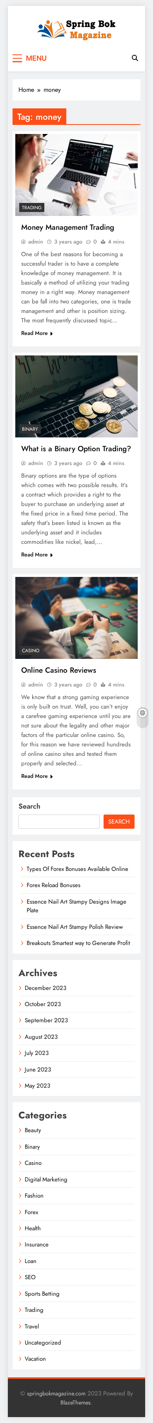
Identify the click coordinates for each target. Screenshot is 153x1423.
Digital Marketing (46, 1179)
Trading (32, 207)
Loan (30, 1261)
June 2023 (38, 1069)
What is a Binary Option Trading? (76, 448)
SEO (30, 1277)
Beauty (33, 1130)
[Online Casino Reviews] (76, 618)
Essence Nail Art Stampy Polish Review (75, 927)
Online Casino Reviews (58, 670)
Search (29, 806)
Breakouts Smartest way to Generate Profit (78, 943)
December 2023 (45, 988)
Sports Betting (42, 1293)
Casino (31, 650)
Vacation (35, 1358)
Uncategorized (43, 1342)
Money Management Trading (67, 227)
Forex (31, 1212)
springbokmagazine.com (56, 1393)
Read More (34, 333)
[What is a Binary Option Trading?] (76, 396)
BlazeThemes (75, 1402)
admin (35, 242)
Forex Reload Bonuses (53, 885)
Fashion (34, 1195)
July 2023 (37, 1053)
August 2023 (41, 1036)
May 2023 (37, 1085)
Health (33, 1228)
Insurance (37, 1244)
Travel (32, 1326)
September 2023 (46, 1020)
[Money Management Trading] (76, 175)
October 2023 (43, 1004)
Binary (30, 429)
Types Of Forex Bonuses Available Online (77, 869)
